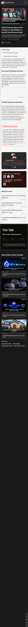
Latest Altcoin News (7, 343)
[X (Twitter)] (13, 167)
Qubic (21, 116)
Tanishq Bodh (9, 160)
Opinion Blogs (16, 343)
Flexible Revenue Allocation (10, 56)
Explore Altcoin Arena (19, 345)
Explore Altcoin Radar (7, 345)
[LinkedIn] (15, 167)
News (4, 39)
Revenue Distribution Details (10, 52)
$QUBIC (15, 79)
